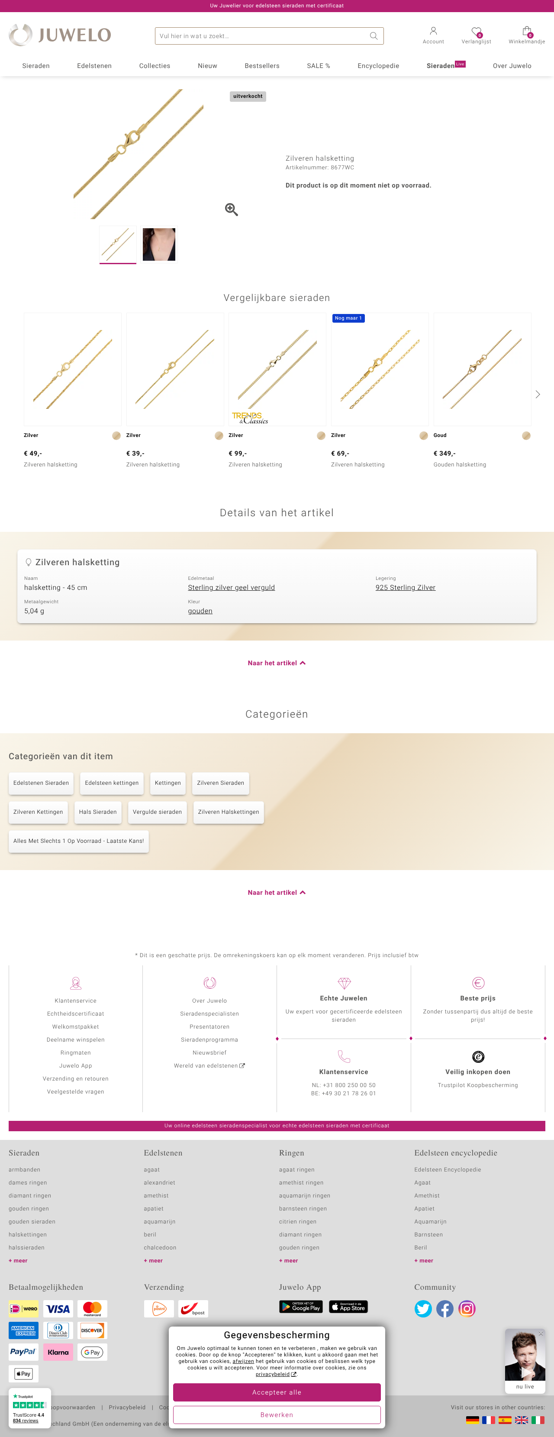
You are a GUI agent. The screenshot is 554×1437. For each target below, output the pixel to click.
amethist (156, 1196)
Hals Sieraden (98, 812)
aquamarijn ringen (305, 1196)
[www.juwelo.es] (505, 1420)
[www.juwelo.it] (537, 1420)
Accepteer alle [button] (277, 1393)
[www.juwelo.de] (472, 1420)
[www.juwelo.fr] (488, 1420)
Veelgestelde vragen (75, 1092)
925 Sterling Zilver (406, 588)
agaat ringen (297, 1170)
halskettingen (28, 1235)
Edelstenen (94, 66)
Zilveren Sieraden (220, 783)
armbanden (25, 1170)
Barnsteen (429, 1235)
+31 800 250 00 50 (349, 1085)
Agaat (423, 1183)
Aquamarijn (431, 1222)
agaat (152, 1170)
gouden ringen (29, 1209)
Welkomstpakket (75, 1027)
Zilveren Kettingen (38, 812)
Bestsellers (262, 66)
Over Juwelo (512, 66)
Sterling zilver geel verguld (231, 588)
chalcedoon (160, 1248)
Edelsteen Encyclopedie (448, 1170)
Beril (421, 1248)
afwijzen (243, 1362)
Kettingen (168, 783)
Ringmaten (76, 1053)
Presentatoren (209, 1027)
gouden (200, 611)
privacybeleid (273, 1375)
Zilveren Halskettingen (228, 812)
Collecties (155, 66)
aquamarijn (160, 1222)
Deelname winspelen (76, 1040)
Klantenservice (76, 1001)
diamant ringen (30, 1196)
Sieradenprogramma (209, 1040)
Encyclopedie (378, 66)
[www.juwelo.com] (521, 1420)
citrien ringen (298, 1222)
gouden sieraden (32, 1222)
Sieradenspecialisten (209, 1014)
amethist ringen (301, 1183)
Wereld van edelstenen (206, 1066)
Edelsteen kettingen (111, 783)
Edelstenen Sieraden (41, 783)
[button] (433, 36)
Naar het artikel (272, 663)
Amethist (427, 1196)
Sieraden (36, 66)
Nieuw (207, 66)
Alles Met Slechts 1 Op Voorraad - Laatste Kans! (78, 841)
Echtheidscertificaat (75, 1014)
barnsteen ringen (303, 1209)
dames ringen (28, 1183)
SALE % (319, 66)
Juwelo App (75, 1066)
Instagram (467, 1308)
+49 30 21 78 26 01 (349, 1094)
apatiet (154, 1209)
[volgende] (536, 394)
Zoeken (375, 36)
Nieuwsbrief (209, 1053)
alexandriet (160, 1183)
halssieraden (27, 1248)
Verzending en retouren (76, 1079)
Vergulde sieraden (157, 812)
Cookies (170, 1408)
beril (150, 1235)
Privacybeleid (127, 1408)
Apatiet (425, 1209)
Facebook (445, 1308)
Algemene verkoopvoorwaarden (52, 1408)
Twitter (423, 1308)
